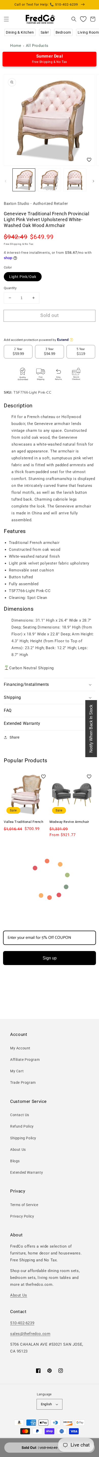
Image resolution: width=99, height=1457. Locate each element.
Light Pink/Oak (22, 277)
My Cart (17, 1071)
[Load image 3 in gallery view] (74, 179)
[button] (6, 19)
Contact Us (19, 1115)
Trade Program (23, 1082)
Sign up (50, 958)
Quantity (10, 288)
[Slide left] (5, 181)
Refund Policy (22, 1126)
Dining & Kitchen (20, 32)
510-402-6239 (22, 1323)
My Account (20, 1048)
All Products (37, 45)
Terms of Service (24, 1205)
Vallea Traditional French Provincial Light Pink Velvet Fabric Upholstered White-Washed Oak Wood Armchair (24, 831)
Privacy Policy (22, 1216)
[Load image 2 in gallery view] (49, 179)
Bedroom (63, 32)
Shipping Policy (23, 1138)
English (46, 1404)
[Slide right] (93, 181)
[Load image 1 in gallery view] (23, 179)
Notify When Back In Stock (91, 729)
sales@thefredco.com (30, 1333)
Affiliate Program (25, 1060)
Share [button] (15, 737)
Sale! (45, 32)
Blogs (15, 1161)
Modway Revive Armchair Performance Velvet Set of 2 (69, 826)
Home (15, 45)
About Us (18, 1149)
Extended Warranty (26, 1172)
